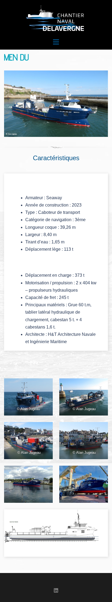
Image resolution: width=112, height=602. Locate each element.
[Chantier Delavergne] (56, 18)
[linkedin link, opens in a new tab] (56, 589)
